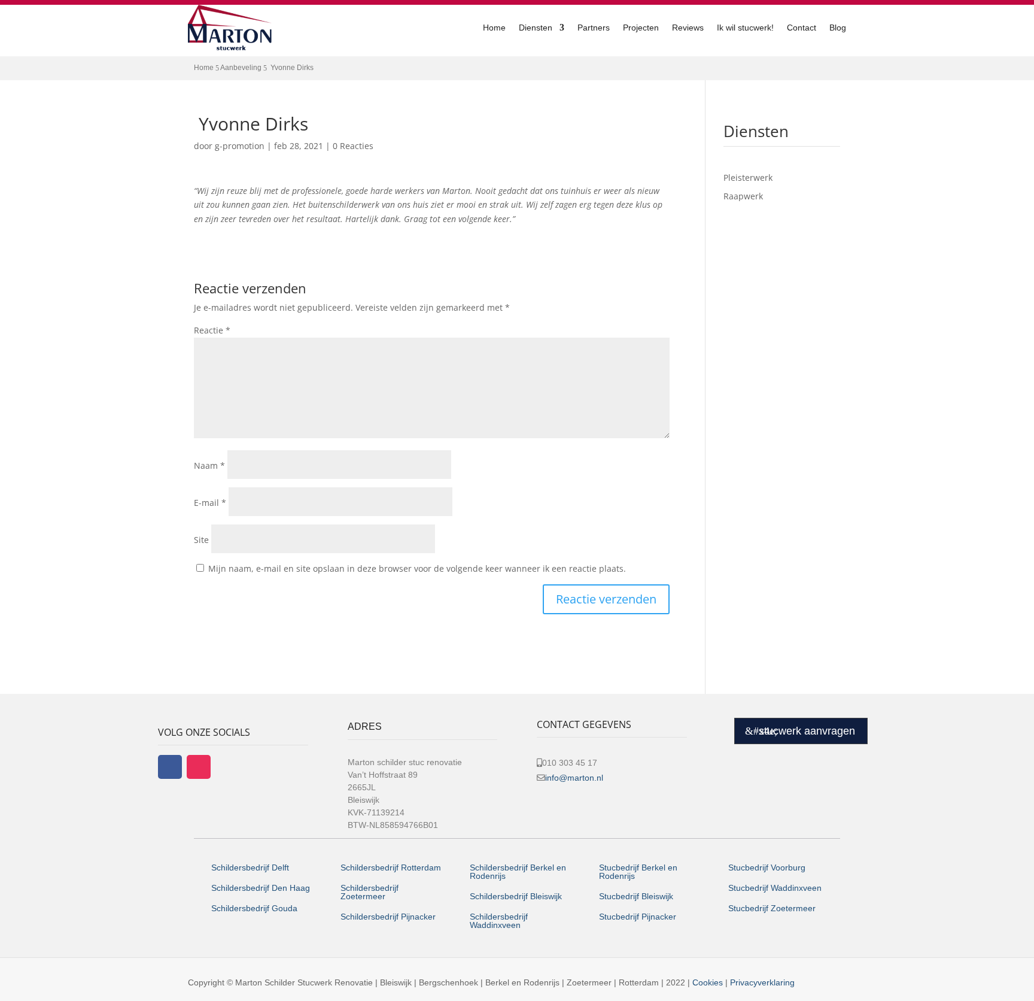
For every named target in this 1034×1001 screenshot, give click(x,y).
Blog (837, 27)
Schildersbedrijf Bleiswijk (516, 896)
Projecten (641, 27)
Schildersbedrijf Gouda (254, 908)
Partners (593, 27)
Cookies (707, 982)
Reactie (212, 330)
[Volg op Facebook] (170, 767)
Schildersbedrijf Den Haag (261, 888)
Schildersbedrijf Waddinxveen (499, 921)
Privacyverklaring (762, 982)
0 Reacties (353, 145)
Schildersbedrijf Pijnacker (388, 916)
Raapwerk (743, 196)
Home (494, 27)
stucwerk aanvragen (807, 731)
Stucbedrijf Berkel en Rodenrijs (638, 872)
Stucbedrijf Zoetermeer (772, 908)
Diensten (535, 27)
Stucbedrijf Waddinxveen (775, 888)
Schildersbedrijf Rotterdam (390, 867)
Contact (801, 27)
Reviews (688, 27)
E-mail (210, 502)
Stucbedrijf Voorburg (766, 867)
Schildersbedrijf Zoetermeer (369, 892)
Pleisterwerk (748, 177)
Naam (209, 465)
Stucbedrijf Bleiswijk (636, 896)
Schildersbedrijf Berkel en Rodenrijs (518, 872)
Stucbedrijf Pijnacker (637, 916)
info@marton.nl (574, 777)
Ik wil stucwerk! (745, 27)
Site (201, 539)
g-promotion (239, 145)
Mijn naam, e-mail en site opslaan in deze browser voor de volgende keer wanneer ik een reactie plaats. (417, 568)
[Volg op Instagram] (199, 767)
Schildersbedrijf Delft (250, 867)
